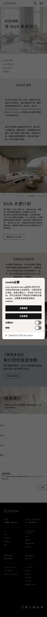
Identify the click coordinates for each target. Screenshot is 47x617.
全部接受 (24, 308)
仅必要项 (24, 316)
